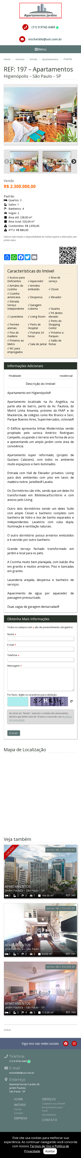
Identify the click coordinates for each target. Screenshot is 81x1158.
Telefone (13, 655)
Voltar (7, 1030)
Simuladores (49, 1114)
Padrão (68, 59)
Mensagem (14, 665)
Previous (7, 114)
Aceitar (50, 1151)
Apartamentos (50, 59)
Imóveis (20, 59)
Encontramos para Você (52, 1109)
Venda (34, 59)
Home (7, 59)
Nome (11, 634)
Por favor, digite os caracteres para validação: (32, 694)
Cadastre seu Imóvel (53, 1103)
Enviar (13, 733)
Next (74, 114)
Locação (18, 1113)
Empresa (20, 1118)
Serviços (49, 1099)
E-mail (11, 644)
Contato (49, 1120)
